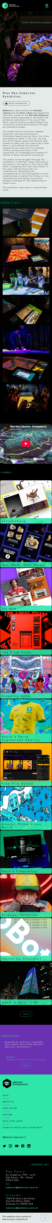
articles (7, 1114)
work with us (11, 1121)
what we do (10, 1108)
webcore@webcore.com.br (22, 1187)
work (6, 1095)
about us (8, 1101)
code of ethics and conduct (20, 1127)
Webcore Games (12, 1137)
